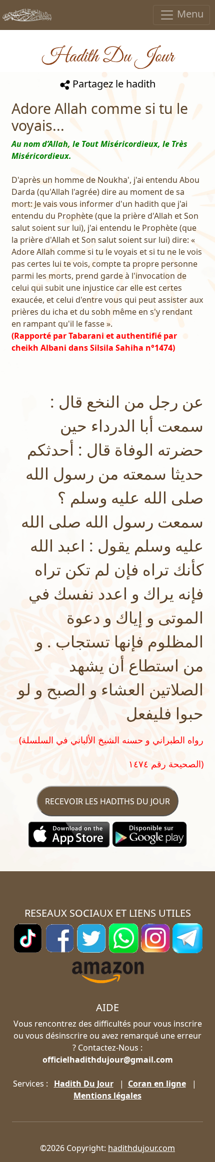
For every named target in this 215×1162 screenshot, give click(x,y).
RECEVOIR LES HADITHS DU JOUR (107, 801)
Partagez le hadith (113, 83)
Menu (189, 13)
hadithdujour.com (141, 1148)
